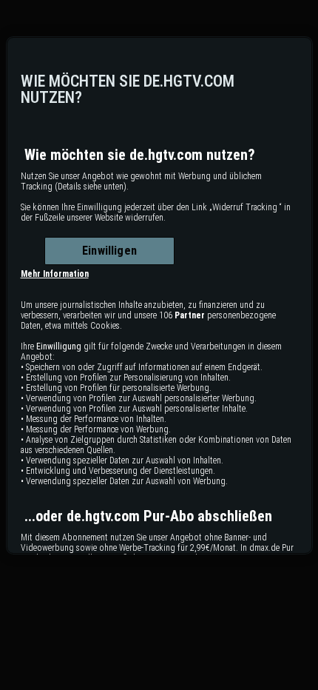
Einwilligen (109, 251)
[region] (159, 295)
